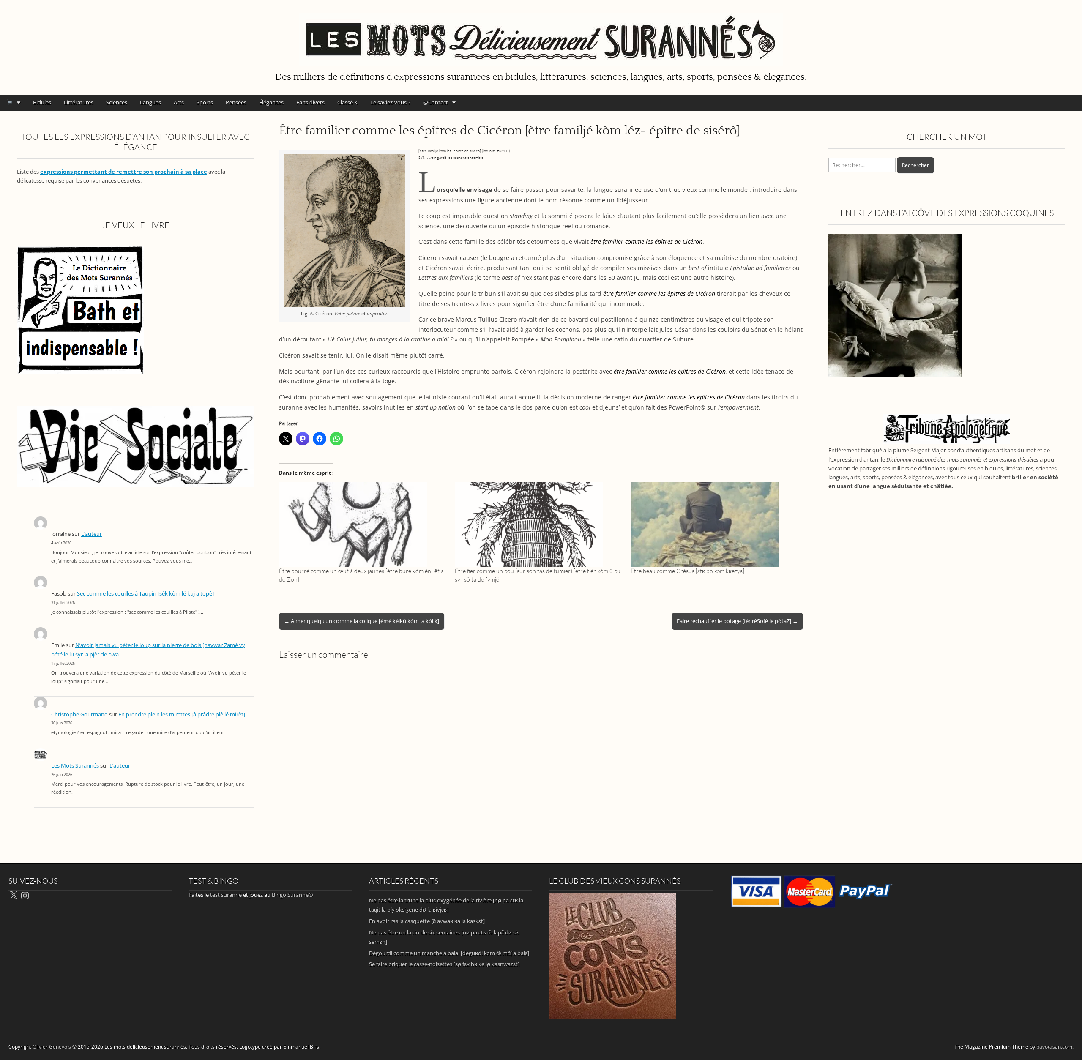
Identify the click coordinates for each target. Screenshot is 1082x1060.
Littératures (78, 102)
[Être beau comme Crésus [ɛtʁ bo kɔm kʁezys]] (714, 524)
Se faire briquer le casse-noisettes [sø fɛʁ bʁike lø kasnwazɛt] (444, 964)
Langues (150, 102)
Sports (205, 102)
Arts (179, 102)
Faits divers (310, 102)
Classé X (347, 102)
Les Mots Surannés (75, 765)
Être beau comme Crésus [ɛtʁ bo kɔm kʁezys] (687, 570)
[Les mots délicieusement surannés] (541, 34)
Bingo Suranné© (292, 895)
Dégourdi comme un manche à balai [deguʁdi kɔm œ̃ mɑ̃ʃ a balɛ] (449, 953)
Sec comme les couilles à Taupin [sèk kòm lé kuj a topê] (145, 593)
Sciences (116, 102)
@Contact (435, 102)
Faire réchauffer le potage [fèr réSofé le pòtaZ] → (737, 621)
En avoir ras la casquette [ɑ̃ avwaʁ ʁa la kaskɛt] (427, 921)
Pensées (236, 102)
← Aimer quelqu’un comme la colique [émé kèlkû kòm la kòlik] (361, 621)
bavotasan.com (1054, 1046)
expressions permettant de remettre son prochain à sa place (123, 171)
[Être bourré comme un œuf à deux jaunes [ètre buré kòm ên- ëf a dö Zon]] (362, 524)
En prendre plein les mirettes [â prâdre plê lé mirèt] (181, 714)
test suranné (226, 895)
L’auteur (91, 534)
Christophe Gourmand (79, 714)
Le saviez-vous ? (390, 102)
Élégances (271, 102)
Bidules (42, 102)
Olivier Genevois (52, 1046)
